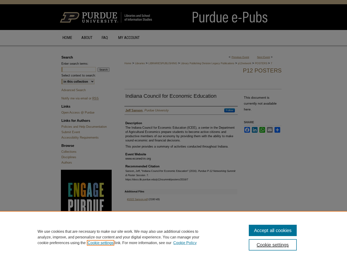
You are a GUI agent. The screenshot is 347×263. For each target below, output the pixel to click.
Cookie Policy (185, 243)
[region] (173, 237)
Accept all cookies (273, 230)
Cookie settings (101, 243)
